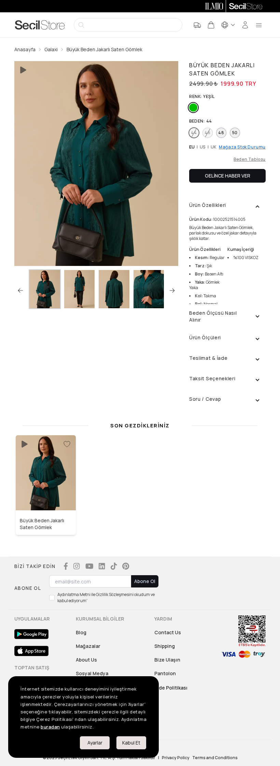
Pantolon (165, 673)
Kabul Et (131, 742)
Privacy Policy (176, 758)
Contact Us (167, 632)
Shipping (164, 646)
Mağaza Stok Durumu (242, 147)
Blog (81, 632)
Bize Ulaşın (167, 659)
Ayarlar (94, 742)
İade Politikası (171, 687)
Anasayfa (25, 49)
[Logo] (40, 25)
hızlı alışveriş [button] (46, 496)
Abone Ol (144, 581)
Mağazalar (88, 646)
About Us (86, 659)
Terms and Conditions (215, 758)
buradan (50, 727)
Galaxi (51, 49)
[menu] (259, 25)
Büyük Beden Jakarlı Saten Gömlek (104, 49)
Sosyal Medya (92, 673)
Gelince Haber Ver (227, 175)
